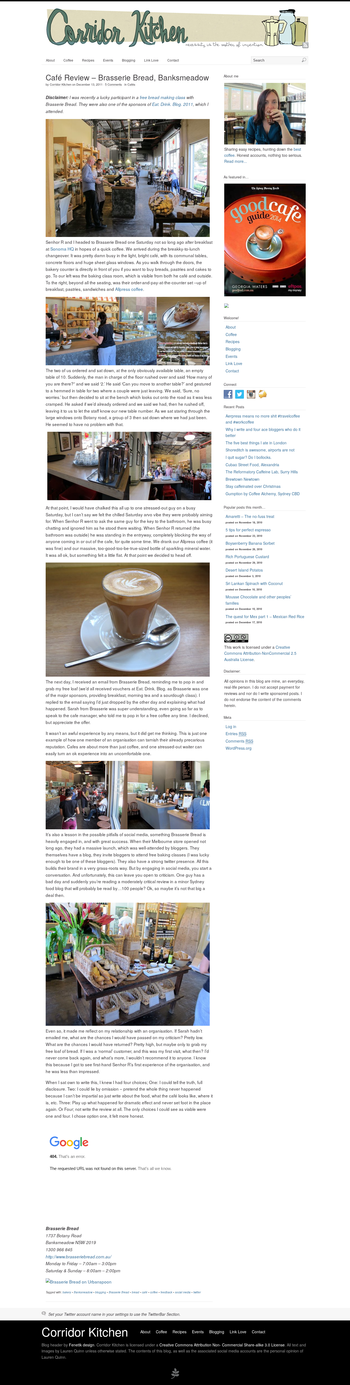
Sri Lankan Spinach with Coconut (254, 583)
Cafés (131, 84)
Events (108, 60)
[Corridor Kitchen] (177, 45)
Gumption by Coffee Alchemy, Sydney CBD (263, 493)
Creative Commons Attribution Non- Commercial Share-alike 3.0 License (222, 1345)
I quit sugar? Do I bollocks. (249, 457)
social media (183, 1292)
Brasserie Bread (119, 1292)
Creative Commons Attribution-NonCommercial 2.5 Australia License (260, 653)
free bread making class (162, 97)
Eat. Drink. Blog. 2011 (172, 104)
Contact (173, 60)
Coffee (68, 60)
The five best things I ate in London (256, 442)
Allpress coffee (129, 289)
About (50, 60)
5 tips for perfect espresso (248, 529)
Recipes (88, 60)
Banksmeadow (83, 1292)
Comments (239, 741)
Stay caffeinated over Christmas (253, 486)
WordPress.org (239, 748)
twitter (197, 1292)
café (144, 1292)
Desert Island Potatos (244, 570)
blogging (100, 1292)
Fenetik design (81, 1345)
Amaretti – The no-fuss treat (250, 516)
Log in (231, 726)
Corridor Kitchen (60, 84)
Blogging (128, 60)
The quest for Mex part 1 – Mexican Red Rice (265, 616)
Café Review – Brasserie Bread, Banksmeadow (127, 77)
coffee (154, 1292)
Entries (236, 733)
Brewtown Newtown (242, 479)
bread (135, 1292)
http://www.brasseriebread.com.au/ (78, 1256)
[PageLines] (175, 1377)
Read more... (235, 161)
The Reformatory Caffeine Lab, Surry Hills (262, 471)
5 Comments (113, 84)
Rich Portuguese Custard (247, 556)
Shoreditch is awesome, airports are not (260, 450)
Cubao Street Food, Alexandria (252, 464)
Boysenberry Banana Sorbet (250, 543)
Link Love (151, 60)
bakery (67, 1292)
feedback (166, 1292)
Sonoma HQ (62, 249)
